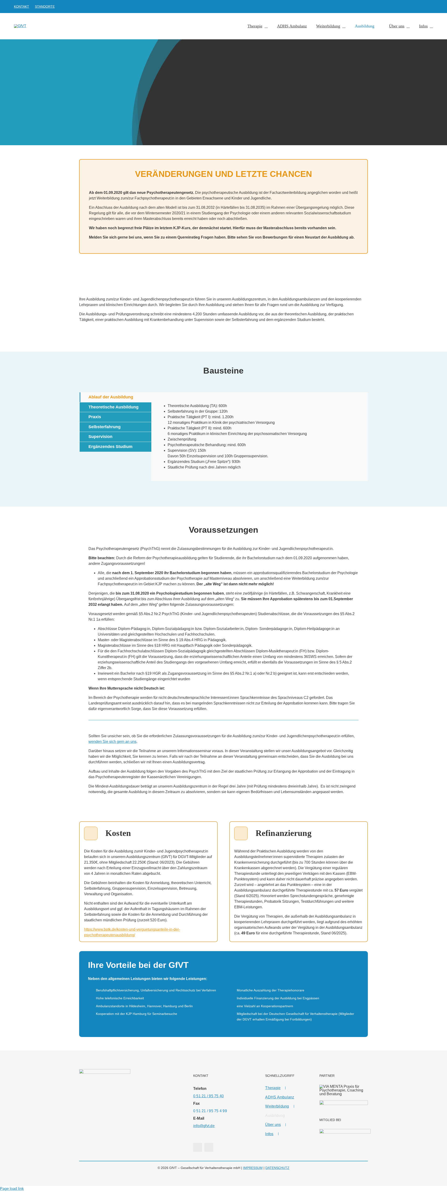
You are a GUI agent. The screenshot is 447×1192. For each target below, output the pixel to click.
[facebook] (424, 6)
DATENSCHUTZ (277, 1168)
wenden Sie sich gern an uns (112, 742)
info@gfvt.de (204, 1126)
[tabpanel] (259, 436)
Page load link (12, 1189)
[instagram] (431, 6)
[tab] (115, 397)
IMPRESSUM (253, 1168)
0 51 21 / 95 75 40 (208, 1096)
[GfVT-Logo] (20, 26)
